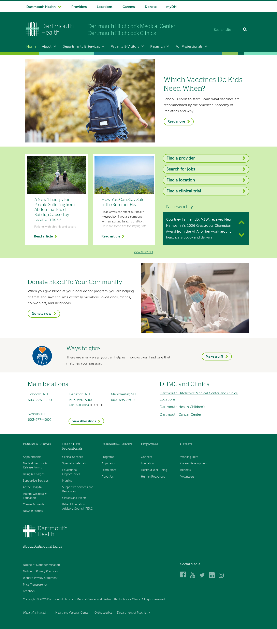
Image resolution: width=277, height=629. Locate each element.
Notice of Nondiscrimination (41, 565)
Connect (146, 457)
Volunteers (187, 476)
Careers (128, 7)
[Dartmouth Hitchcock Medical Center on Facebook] (183, 577)
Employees (149, 444)
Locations (105, 7)
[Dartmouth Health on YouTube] (193, 577)
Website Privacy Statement (40, 578)
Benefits (185, 470)
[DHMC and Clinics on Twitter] (202, 577)
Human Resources (153, 476)
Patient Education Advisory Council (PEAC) (77, 506)
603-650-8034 (79, 405)
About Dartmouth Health (42, 546)
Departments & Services (81, 47)
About (47, 47)
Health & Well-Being (154, 470)
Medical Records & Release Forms (35, 465)
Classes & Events (33, 504)
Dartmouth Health (41, 7)
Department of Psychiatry (133, 612)
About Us (108, 476)
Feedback (29, 591)
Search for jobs (180, 169)
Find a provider (180, 158)
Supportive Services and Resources (77, 489)
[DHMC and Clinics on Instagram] (222, 577)
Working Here (189, 457)
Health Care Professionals (72, 446)
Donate (151, 7)
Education (147, 463)
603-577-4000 (40, 420)
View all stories (143, 252)
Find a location (180, 180)
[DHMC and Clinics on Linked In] (212, 577)
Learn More (109, 470)
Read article (43, 237)
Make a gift (214, 356)
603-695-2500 (123, 400)
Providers (79, 7)
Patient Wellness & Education (34, 496)
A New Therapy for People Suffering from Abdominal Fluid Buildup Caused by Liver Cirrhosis (54, 210)
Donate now (41, 314)
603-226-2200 (40, 400)
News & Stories (33, 511)
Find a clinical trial (183, 191)
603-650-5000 (81, 400)
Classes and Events (74, 498)
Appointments (32, 457)
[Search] (245, 30)
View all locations (84, 421)
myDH (171, 7)
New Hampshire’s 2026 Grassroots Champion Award (199, 225)
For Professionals (189, 47)
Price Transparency (35, 584)
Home (31, 47)
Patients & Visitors (125, 47)
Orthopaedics (103, 612)
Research (157, 47)
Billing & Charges (33, 474)
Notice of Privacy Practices (40, 571)
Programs (108, 457)
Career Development (193, 463)
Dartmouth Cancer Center (180, 414)
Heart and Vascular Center (72, 612)
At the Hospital (32, 487)
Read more (176, 121)
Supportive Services (35, 480)
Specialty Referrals (74, 463)
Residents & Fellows (117, 444)
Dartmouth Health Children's (182, 407)
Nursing (67, 480)
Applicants (108, 463)
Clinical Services (72, 457)
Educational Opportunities (71, 472)
